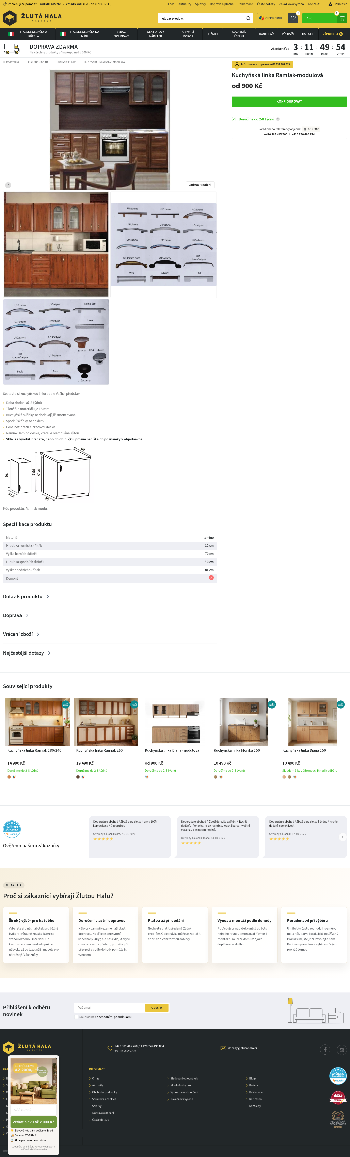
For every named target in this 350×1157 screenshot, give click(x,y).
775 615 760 (73, 4)
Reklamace (245, 4)
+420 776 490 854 (303, 134)
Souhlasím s (105, 1017)
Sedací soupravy (121, 34)
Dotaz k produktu (23, 596)
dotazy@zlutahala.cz (242, 1048)
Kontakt (314, 4)
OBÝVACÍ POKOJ (188, 34)
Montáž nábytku (181, 1085)
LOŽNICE (213, 34)
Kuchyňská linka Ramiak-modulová (105, 62)
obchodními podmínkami (114, 1017)
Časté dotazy (266, 4)
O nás (170, 4)
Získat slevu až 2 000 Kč (33, 1122)
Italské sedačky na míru (84, 34)
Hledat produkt (173, 18)
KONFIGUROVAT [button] (289, 101)
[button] (342, 837)
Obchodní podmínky (104, 1092)
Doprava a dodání (103, 1113)
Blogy (252, 1078)
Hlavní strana (11, 62)
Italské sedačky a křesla (33, 34)
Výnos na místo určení (184, 1092)
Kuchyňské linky (66, 62)
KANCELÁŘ (266, 34)
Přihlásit (340, 4)
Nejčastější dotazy (23, 653)
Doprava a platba (222, 4)
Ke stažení (255, 1099)
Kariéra (253, 1085)
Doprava (12, 615)
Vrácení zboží (18, 634)
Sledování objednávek (184, 1078)
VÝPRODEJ (333, 34)
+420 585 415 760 (49, 4)
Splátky (200, 4)
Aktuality (184, 4)
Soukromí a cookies (104, 1099)
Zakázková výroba (291, 4)
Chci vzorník (273, 18)
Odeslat (156, 1007)
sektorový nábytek (155, 34)
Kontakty (255, 1106)
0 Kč (321, 16)
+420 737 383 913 (279, 64)
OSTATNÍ (308, 34)
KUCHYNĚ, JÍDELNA (239, 34)
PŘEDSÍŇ (288, 34)
